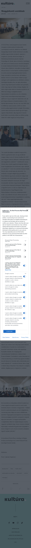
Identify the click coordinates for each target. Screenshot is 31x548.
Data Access (15, 337)
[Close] (27, 210)
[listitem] (15, 241)
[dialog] (15, 274)
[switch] (24, 245)
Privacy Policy (24, 337)
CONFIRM (9, 331)
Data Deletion (6, 337)
